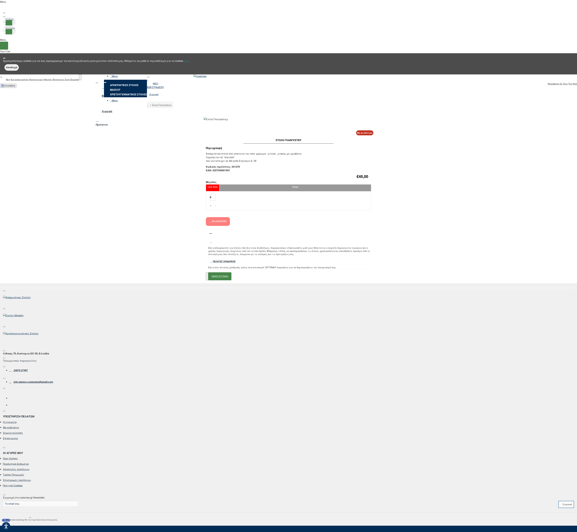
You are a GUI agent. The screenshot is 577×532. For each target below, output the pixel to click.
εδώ (186, 61)
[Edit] (4, 12)
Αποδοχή (11, 67)
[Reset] (4, 46)
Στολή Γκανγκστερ (162, 104)
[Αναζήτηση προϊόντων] (80, 77)
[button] (210, 231)
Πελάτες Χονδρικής (224, 261)
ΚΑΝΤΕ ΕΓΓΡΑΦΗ (220, 276)
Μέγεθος (211, 182)
